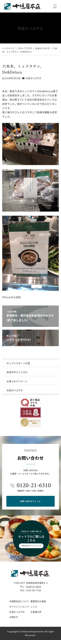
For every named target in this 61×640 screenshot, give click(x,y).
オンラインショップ (19, 606)
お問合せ (13, 617)
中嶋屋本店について (19, 601)
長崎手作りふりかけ (17, 372)
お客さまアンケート (17, 381)
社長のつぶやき (33, 78)
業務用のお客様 (38, 601)
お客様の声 (35, 611)
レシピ (33, 606)
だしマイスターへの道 (18, 363)
